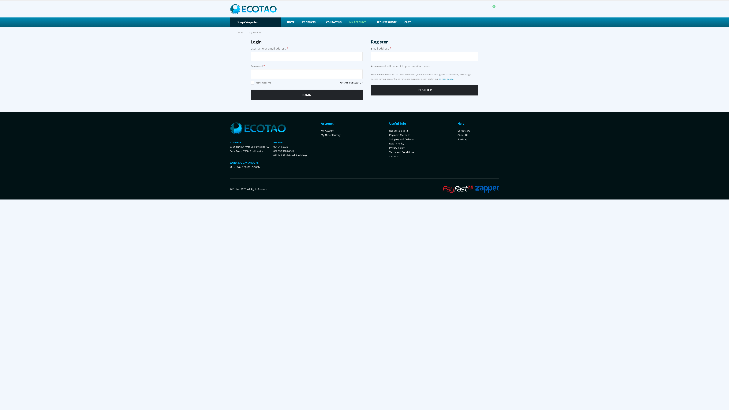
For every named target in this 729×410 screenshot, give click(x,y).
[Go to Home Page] (231, 32)
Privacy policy (397, 148)
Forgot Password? (351, 82)
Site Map (394, 156)
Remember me (263, 82)
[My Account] (483, 9)
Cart (407, 22)
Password (258, 66)
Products (309, 22)
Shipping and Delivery (401, 139)
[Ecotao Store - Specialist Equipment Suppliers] (253, 9)
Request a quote (398, 130)
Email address (381, 48)
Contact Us (334, 22)
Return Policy (396, 143)
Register (425, 90)
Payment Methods (399, 135)
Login (307, 95)
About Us (463, 135)
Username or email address (269, 48)
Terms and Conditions (401, 152)
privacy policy (446, 78)
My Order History (331, 135)
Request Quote (386, 22)
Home (290, 22)
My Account (357, 22)
